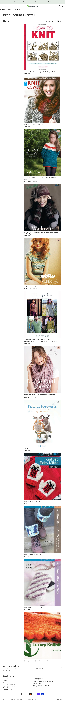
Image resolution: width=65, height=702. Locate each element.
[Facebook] (58, 699)
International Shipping (9, 684)
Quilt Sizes (35, 687)
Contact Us (6, 680)
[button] (54, 21)
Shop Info (5, 688)
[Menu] (2, 6)
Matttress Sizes (37, 683)
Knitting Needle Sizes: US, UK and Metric (43, 681)
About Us (5, 679)
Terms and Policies (32, 699)
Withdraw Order (7, 689)
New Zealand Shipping (9, 686)
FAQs (4, 682)
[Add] (58, 67)
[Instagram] (61, 699)
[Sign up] (59, 668)
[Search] (5, 6)
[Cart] (63, 6)
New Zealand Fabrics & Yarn (15, 699)
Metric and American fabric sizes (41, 685)
